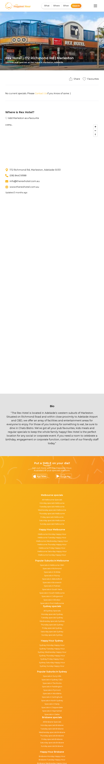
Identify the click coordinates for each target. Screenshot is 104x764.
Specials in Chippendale (52, 707)
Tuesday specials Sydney (52, 617)
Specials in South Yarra (52, 589)
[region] (52, 143)
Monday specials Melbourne (52, 503)
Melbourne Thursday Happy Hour (52, 544)
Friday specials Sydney (52, 628)
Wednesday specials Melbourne (52, 510)
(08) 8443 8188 (18, 175)
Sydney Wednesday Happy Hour (52, 652)
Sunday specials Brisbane (52, 746)
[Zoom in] (95, 127)
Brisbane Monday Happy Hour (52, 756)
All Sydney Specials (52, 611)
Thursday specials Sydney (52, 625)
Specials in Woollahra (52, 693)
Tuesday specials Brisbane (52, 729)
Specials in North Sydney (52, 700)
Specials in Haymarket (52, 711)
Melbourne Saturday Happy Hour (52, 551)
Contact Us (41, 93)
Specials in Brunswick (52, 582)
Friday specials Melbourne (52, 517)
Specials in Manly (52, 704)
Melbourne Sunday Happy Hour (52, 555)
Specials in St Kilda (52, 572)
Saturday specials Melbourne (52, 520)
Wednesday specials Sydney (52, 621)
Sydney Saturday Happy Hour (52, 662)
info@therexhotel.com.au (25, 181)
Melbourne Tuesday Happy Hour (52, 537)
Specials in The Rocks (52, 683)
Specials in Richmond (52, 568)
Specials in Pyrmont (52, 690)
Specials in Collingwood (52, 596)
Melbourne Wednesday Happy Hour (52, 541)
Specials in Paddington (52, 686)
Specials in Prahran (52, 586)
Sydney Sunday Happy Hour (52, 666)
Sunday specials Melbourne (52, 524)
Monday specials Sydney (52, 614)
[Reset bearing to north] (95, 135)
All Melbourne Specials (52, 500)
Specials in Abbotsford (52, 579)
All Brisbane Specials (52, 722)
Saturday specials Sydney (52, 631)
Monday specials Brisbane (52, 725)
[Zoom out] (95, 131)
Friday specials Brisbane (52, 739)
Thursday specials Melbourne (52, 513)
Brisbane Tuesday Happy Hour (52, 760)
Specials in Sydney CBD (52, 680)
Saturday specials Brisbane (52, 742)
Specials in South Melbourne (52, 593)
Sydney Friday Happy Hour (52, 659)
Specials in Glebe (52, 714)
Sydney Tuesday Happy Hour (52, 649)
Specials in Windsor (52, 600)
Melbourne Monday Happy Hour (52, 534)
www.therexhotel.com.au (24, 187)
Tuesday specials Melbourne (52, 506)
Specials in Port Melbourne (52, 603)
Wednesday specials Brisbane (52, 732)
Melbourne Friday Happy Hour (52, 548)
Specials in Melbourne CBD (52, 565)
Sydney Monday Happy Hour (52, 645)
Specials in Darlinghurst (52, 697)
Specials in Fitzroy (52, 575)
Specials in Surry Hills (52, 676)
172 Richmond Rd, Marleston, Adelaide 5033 (35, 169)
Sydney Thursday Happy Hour (52, 655)
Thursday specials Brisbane (52, 736)
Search (76, 6)
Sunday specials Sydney (52, 635)
